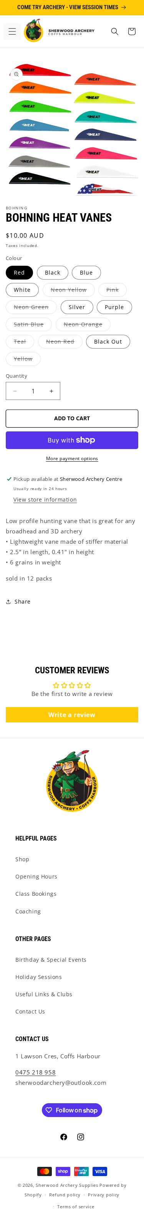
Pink (116, 291)
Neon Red (64, 343)
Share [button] (23, 601)
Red (19, 272)
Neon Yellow (73, 291)
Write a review (71, 715)
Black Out (108, 341)
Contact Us (30, 1011)
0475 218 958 (35, 1072)
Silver (77, 307)
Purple (114, 307)
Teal (24, 343)
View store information (45, 499)
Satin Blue (33, 325)
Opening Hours (36, 876)
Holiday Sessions (38, 977)
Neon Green (35, 308)
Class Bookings (35, 893)
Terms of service (75, 1206)
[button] (12, 31)
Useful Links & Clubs (44, 994)
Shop (22, 859)
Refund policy (64, 1195)
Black (52, 272)
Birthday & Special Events (51, 959)
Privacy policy (103, 1195)
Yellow (27, 360)
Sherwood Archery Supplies (67, 1185)
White (22, 289)
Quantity (16, 375)
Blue (86, 272)
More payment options (72, 458)
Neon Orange (87, 325)
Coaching (28, 911)
